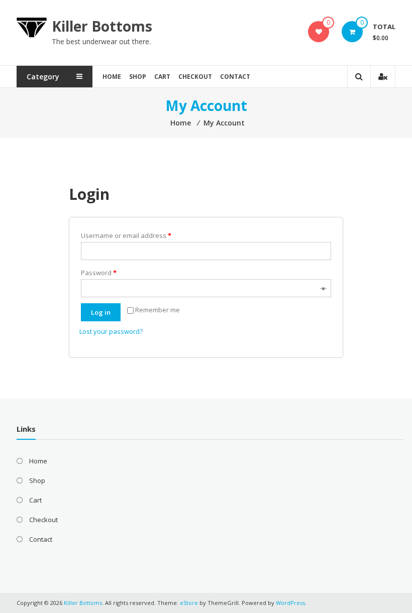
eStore (189, 602)
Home (111, 76)
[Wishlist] (319, 31)
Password (99, 272)
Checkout (195, 76)
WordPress (290, 602)
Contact (235, 76)
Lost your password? (111, 331)
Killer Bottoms (102, 26)
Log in (101, 312)
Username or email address (126, 235)
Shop (137, 76)
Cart (162, 76)
